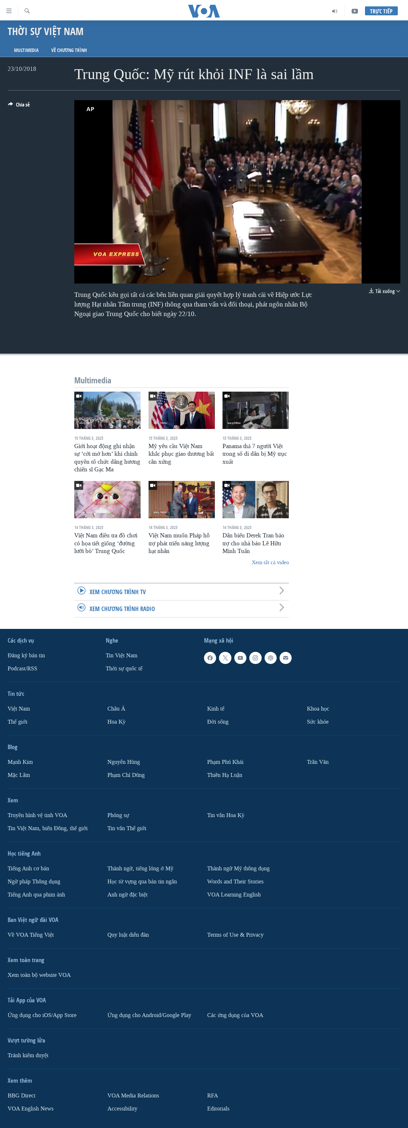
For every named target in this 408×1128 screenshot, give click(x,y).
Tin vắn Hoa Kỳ (225, 815)
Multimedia (26, 50)
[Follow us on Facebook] (210, 658)
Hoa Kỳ (116, 722)
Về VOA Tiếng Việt (31, 934)
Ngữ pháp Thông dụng (34, 881)
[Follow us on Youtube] (240, 658)
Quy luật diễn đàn (128, 934)
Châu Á (116, 708)
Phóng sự (118, 815)
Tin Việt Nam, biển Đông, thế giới (48, 828)
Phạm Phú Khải (225, 762)
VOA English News (31, 1108)
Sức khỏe (318, 722)
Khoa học (318, 708)
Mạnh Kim (20, 762)
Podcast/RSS (22, 668)
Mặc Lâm (19, 775)
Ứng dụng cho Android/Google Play (149, 1015)
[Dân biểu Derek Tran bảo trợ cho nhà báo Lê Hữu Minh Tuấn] (255, 499)
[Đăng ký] (286, 658)
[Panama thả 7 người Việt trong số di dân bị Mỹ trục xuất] (255, 410)
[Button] (19, 106)
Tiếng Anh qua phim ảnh (36, 894)
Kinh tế (215, 708)
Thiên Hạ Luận (224, 775)
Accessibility (122, 1108)
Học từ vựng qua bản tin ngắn (142, 881)
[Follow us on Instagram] (255, 658)
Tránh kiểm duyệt (28, 1055)
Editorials (218, 1108)
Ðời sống (218, 722)
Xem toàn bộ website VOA (39, 974)
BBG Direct (21, 1095)
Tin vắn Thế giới (126, 828)
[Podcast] (271, 658)
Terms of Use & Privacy (235, 934)
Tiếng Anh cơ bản (28, 868)
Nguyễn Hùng (123, 762)
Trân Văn (318, 762)
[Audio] (335, 11)
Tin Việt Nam (121, 655)
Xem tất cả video (270, 562)
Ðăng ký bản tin (26, 655)
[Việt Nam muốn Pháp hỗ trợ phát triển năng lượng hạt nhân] (182, 499)
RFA (212, 1095)
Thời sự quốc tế (124, 668)
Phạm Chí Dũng (126, 775)
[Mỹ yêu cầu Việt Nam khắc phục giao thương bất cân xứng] (182, 410)
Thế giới (17, 722)
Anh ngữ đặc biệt (127, 894)
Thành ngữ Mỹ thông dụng (238, 868)
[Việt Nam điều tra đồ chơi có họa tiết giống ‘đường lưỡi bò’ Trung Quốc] (107, 499)
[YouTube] (355, 11)
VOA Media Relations (133, 1095)
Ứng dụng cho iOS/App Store (42, 1015)
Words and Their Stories (235, 881)
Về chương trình (69, 50)
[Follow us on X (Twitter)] (225, 658)
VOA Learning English (234, 894)
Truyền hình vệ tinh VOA (37, 815)
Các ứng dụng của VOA (235, 1015)
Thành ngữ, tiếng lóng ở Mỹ (140, 868)
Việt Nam (19, 708)
